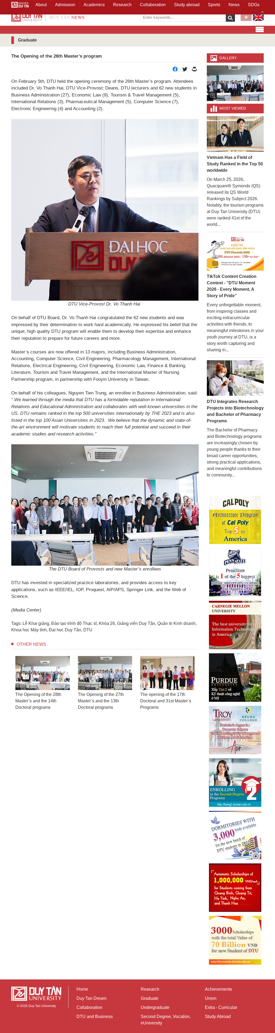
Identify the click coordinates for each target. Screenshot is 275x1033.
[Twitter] (184, 70)
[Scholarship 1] (235, 887)
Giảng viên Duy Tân (136, 623)
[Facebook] (175, 70)
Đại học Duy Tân (65, 630)
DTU (87, 630)
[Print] (194, 70)
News (234, 4)
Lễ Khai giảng (36, 623)
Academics (94, 4)
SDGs (253, 4)
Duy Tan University (42, 1006)
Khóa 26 (107, 623)
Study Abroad (218, 1016)
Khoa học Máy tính (29, 630)
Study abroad (187, 4)
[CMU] (235, 625)
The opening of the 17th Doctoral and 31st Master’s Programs (149, 701)
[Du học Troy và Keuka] (235, 730)
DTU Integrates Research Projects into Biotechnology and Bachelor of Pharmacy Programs (235, 411)
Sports (214, 4)
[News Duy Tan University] (47, 16)
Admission (65, 4)
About (41, 4)
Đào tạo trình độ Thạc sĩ (74, 623)
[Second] (235, 782)
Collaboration (89, 1007)
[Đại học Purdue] (235, 677)
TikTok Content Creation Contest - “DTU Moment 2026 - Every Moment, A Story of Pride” (231, 286)
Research (150, 989)
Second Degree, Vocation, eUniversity (166, 1019)
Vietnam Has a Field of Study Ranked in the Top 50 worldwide (235, 164)
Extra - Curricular (221, 1007)
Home (82, 989)
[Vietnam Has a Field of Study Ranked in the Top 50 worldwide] (235, 133)
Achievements (218, 989)
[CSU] (235, 520)
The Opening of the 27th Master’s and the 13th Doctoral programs (85, 701)
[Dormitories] (235, 835)
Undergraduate (155, 1007)
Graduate (149, 998)
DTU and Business (95, 1016)
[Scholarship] (235, 940)
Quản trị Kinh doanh (176, 623)
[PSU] (235, 572)
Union (210, 998)
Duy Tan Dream (91, 998)
